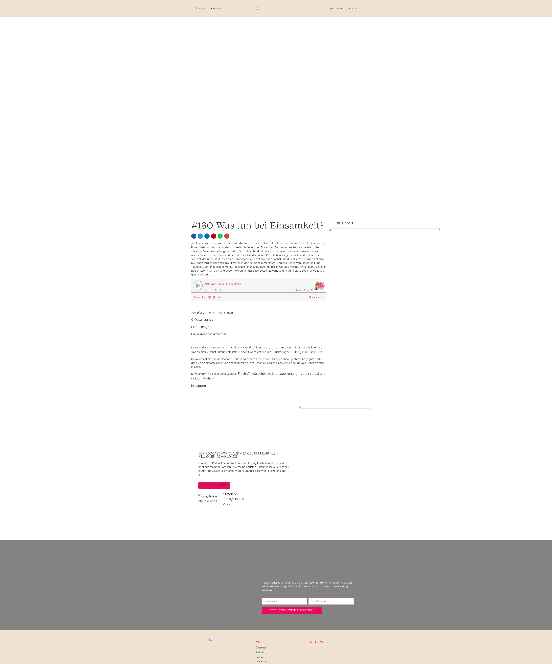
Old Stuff (337, 8)
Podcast (215, 8)
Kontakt (355, 8)
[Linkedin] (319, 649)
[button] (193, 236)
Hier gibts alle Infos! (307, 352)
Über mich (198, 8)
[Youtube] (326, 649)
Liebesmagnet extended (209, 334)
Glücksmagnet (202, 319)
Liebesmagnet (201, 327)
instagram (198, 386)
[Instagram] (312, 649)
